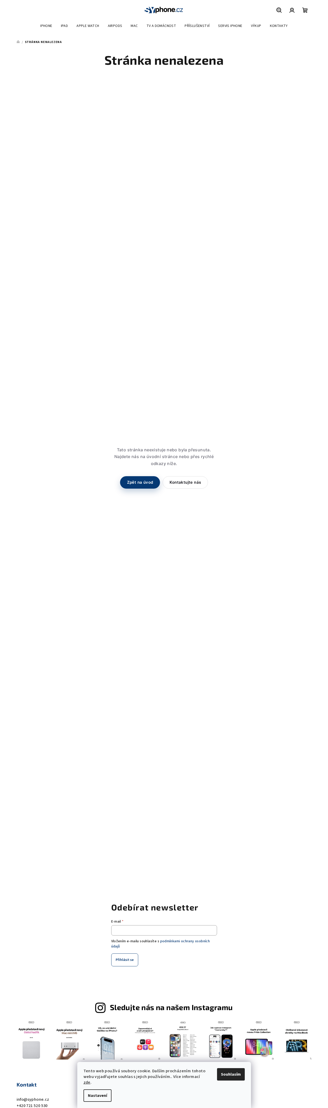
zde (86, 1082)
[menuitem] (46, 26)
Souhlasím (231, 1074)
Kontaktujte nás (185, 482)
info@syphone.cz (33, 1099)
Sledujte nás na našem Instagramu (171, 1007)
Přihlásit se (125, 959)
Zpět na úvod (140, 482)
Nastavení (97, 1095)
